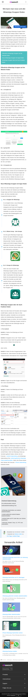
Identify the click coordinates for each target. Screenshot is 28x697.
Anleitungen (9, 659)
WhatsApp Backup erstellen (10, 651)
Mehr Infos (13, 695)
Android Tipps (16, 536)
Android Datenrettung (12, 456)
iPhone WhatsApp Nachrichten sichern (13, 632)
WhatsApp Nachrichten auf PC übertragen (13, 577)
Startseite (4, 659)
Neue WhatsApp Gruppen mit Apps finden (13, 58)
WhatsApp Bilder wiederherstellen (11, 614)
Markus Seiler (18, 534)
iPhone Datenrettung (20, 462)
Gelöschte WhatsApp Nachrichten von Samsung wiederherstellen (15, 558)
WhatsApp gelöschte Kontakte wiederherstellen (15, 596)
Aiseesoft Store (6, 669)
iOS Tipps (9, 536)
